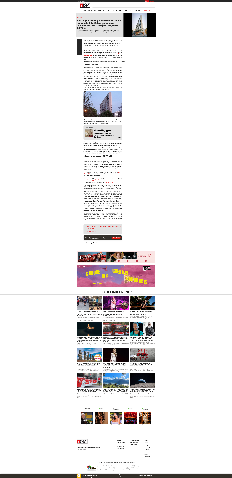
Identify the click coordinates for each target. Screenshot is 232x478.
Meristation (134, 471)
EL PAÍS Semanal (126, 468)
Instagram (147, 445)
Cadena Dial (133, 468)
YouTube (146, 452)
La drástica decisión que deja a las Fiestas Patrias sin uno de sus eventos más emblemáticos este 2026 (130, 426)
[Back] (113, 475)
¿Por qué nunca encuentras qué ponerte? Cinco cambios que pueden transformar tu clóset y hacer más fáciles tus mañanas (145, 427)
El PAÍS (102, 466)
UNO (110, 468)
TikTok (146, 442)
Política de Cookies (118, 462)
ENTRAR (146, 1)
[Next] (125, 475)
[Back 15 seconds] (116, 475)
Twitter (146, 449)
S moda (123, 471)
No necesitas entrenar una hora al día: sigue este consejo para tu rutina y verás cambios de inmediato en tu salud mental (101, 427)
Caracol (138, 466)
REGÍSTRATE (152, 1)
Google (146, 440)
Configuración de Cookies (128, 462)
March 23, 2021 (110, 182)
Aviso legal (100, 462)
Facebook (147, 447)
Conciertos (110, 10)
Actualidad (119, 10)
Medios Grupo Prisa (91, 470)
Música (119, 440)
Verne (130, 468)
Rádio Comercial (140, 471)
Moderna (107, 471)
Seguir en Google (116, 237)
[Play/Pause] (119, 475)
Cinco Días (118, 468)
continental (123, 468)
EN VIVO (79, 1)
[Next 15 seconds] (122, 475)
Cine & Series (129, 10)
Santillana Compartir (120, 466)
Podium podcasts (101, 469)
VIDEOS (83, 1)
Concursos (138, 10)
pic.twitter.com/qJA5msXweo (92, 180)
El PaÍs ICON (118, 471)
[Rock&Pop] (85, 5)
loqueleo (128, 471)
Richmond (101, 471)
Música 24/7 (101, 10)
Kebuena (138, 468)
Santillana (114, 466)
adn (133, 466)
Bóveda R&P (146, 10)
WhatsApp (147, 456)
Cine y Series (120, 448)
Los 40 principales (108, 466)
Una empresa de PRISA (91, 467)
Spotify (146, 454)
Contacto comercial (82, 449)
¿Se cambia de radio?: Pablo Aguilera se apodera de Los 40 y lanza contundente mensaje (87, 426)
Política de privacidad (108, 462)
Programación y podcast (145, 475)
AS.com (129, 466)
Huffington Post (104, 468)
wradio (114, 468)
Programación (92, 10)
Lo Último (83, 10)
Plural (113, 471)
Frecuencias (134, 442)
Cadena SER (125, 466)
